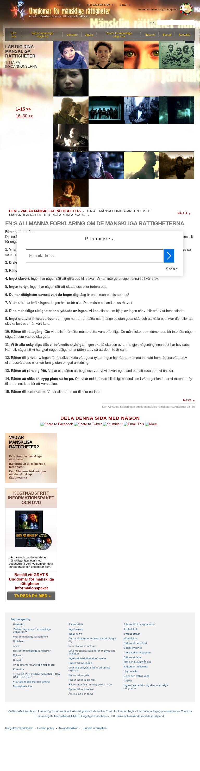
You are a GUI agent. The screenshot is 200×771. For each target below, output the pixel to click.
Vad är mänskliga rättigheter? (30, 636)
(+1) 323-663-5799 (98, 4)
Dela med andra (67, 4)
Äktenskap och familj (80, 693)
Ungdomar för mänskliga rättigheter (34, 664)
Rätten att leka (132, 657)
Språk (123, 4)
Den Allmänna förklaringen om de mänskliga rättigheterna (27, 474)
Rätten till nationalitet (81, 689)
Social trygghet (133, 647)
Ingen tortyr (75, 633)
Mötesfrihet (130, 638)
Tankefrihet (130, 629)
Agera (89, 34)
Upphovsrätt (131, 671)
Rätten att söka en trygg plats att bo (90, 684)
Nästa (187, 400)
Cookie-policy (45, 728)
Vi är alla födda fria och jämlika (31, 681)
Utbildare (72, 34)
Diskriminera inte (23, 686)
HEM (13, 211)
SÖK (152, 22)
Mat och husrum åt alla (137, 661)
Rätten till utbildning (135, 666)
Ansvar (128, 680)
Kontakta (184, 34)
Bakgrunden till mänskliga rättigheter (27, 465)
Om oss (13, 34)
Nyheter (150, 34)
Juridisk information (94, 728)
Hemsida (18, 624)
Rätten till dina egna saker (139, 624)
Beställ (167, 34)
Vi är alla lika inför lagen (82, 646)
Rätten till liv (75, 624)
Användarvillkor (68, 728)
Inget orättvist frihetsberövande (87, 658)
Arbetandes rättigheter (137, 652)
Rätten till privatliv (78, 675)
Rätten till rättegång (80, 662)
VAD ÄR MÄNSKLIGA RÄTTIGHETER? (51, 211)
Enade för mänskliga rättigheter (158, 9)
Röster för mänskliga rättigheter (119, 34)
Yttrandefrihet (132, 633)
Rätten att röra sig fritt (81, 679)
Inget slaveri (75, 629)
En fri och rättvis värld (136, 675)
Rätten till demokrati (135, 643)
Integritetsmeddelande (19, 728)
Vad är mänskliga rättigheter (42, 34)
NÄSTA (182, 213)
